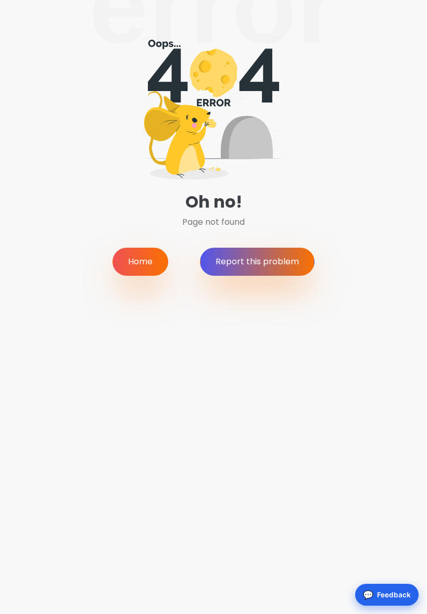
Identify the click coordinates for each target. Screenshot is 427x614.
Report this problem (257, 261)
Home (140, 261)
